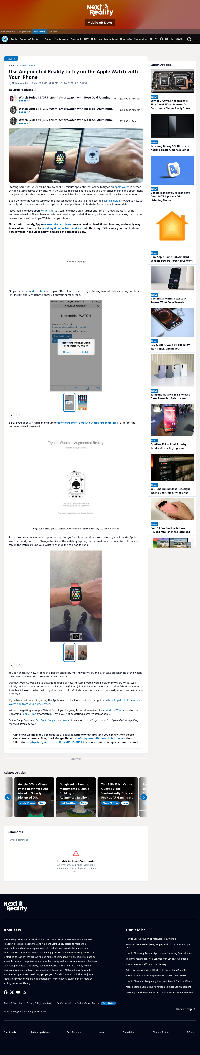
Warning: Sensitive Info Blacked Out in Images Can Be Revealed (159, 992)
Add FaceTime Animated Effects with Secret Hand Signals (156, 969)
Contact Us (48, 1003)
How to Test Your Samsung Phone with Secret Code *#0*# (156, 975)
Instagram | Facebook (68, 39)
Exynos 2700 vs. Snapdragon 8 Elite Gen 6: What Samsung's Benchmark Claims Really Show (170, 104)
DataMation (129, 1032)
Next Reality (39, 31)
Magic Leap (111, 39)
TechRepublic (74, 1032)
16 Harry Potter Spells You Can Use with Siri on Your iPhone (157, 958)
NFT (86, 39)
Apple (14, 39)
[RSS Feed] (24, 992)
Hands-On (126, 39)
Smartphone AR (143, 39)
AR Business (35, 39)
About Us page (24, 983)
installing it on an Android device (62, 228)
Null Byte (52, 31)
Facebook (41, 720)
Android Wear (114, 710)
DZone (190, 1032)
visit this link (37, 291)
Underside (47, 210)
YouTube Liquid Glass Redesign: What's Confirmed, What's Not (170, 490)
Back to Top (184, 1009)
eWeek (102, 1032)
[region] (76, 346)
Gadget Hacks (24, 31)
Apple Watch (122, 187)
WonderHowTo (8, 31)
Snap (23, 39)
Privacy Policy (34, 1003)
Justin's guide (112, 200)
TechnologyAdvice (40, 1032)
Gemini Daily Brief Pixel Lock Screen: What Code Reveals (168, 300)
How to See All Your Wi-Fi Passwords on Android (151, 938)
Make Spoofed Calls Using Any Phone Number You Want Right (158, 986)
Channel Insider (161, 1032)
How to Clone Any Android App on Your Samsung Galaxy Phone (159, 953)
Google (49, 39)
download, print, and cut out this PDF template (86, 422)
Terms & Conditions (14, 1003)
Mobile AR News (100, 22)
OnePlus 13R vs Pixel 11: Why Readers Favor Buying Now (168, 446)
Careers (103, 1003)
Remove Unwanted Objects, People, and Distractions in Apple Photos (158, 946)
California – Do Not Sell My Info (73, 1003)
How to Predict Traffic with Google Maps (147, 964)
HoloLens (96, 39)
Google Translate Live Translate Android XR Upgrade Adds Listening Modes (170, 196)
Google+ (52, 720)
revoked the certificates (58, 224)
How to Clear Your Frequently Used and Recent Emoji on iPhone (159, 981)
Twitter (66, 720)
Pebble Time (29, 714)
